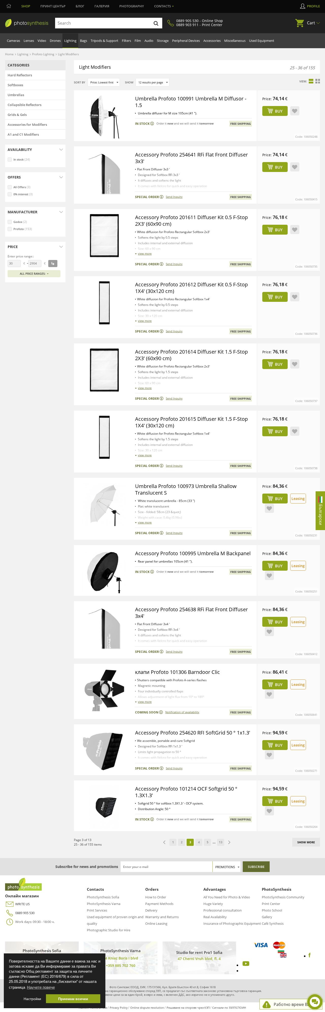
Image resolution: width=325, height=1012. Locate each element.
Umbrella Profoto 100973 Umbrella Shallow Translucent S (186, 489)
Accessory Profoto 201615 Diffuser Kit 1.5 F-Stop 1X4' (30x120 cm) (191, 422)
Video (42, 40)
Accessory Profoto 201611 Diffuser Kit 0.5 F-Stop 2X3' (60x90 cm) (191, 220)
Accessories (212, 40)
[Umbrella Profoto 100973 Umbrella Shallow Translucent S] (104, 504)
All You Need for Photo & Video (226, 897)
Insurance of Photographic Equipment (232, 923)
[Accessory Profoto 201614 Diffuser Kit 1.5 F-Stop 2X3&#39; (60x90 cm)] (104, 370)
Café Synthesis (273, 923)
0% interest (23, 194)
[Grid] (317, 81)
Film (138, 40)
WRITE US (22, 904)
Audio (148, 40)
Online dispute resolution (147, 1007)
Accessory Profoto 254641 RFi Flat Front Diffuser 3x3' (191, 158)
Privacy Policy (119, 1007)
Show (129, 82)
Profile (313, 6)
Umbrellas (16, 95)
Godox (20, 222)
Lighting (70, 40)
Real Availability (215, 917)
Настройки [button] (32, 998)
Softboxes (15, 85)
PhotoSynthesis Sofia (103, 897)
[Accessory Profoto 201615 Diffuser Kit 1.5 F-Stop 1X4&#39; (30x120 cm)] (104, 437)
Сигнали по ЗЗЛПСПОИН (229, 1007)
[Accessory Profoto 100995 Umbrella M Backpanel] (104, 571)
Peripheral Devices (186, 40)
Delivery (151, 910)
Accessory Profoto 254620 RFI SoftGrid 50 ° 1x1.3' (192, 732)
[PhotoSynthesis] (26, 23)
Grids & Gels (17, 114)
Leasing (298, 498)
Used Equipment (261, 40)
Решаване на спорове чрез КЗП (188, 1007)
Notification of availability (182, 712)
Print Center (271, 903)
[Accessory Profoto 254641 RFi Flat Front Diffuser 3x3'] (104, 173)
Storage (163, 40)
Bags (83, 40)
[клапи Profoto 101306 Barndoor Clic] (104, 690)
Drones (55, 40)
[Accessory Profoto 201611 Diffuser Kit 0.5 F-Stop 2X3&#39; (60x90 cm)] (104, 235)
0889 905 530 (25, 913)
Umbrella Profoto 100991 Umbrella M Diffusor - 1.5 (190, 102)
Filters (126, 40)
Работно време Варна (295, 1004)
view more (145, 253)
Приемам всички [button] (73, 998)
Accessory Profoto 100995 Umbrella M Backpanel (193, 553)
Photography (131, 6)
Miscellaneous (235, 40)
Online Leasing (156, 923)
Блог (80, 6)
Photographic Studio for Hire (108, 930)
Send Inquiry (174, 197)
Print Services (97, 910)
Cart (311, 23)
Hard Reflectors (20, 75)
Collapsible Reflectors (24, 104)
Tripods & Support (104, 40)
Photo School (272, 910)
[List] (311, 81)
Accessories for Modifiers (27, 124)
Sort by (79, 82)
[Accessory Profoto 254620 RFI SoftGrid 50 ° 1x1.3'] (104, 751)
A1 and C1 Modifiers (23, 134)
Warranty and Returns (162, 917)
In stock (21, 159)
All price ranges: (32, 273)
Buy (279, 111)
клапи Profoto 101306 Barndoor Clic (177, 672)
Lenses (29, 40)
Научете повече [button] (41, 987)
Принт (53, 6)
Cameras (13, 40)
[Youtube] (245, 965)
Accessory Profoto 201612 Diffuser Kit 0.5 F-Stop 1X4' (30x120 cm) (191, 287)
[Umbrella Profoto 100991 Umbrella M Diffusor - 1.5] (104, 116)
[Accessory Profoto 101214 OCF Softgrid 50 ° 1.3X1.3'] (104, 807)
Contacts (162, 6)
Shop (25, 6)
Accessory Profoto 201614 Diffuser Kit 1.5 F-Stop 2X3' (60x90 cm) (191, 355)
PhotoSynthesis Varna (103, 903)
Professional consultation (222, 910)
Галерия (101, 6)
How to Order (155, 897)
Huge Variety (213, 903)
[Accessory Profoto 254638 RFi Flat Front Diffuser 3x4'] (104, 627)
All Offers (21, 187)
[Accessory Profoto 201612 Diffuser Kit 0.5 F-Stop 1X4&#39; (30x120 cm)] (104, 302)
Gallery (267, 917)
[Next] (229, 842)
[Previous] (164, 842)
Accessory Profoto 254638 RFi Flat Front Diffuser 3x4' (191, 612)
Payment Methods (159, 903)
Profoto (22, 229)
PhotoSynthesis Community (283, 897)
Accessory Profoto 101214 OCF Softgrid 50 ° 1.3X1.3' (186, 792)
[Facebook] (309, 956)
